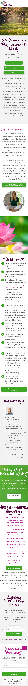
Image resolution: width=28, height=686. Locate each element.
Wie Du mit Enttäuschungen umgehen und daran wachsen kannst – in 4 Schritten (15, 553)
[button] (14, 496)
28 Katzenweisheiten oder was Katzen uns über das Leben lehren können (15, 532)
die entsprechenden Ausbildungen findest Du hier (15, 285)
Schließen (25, 647)
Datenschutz (12, 639)
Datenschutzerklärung (14, 683)
